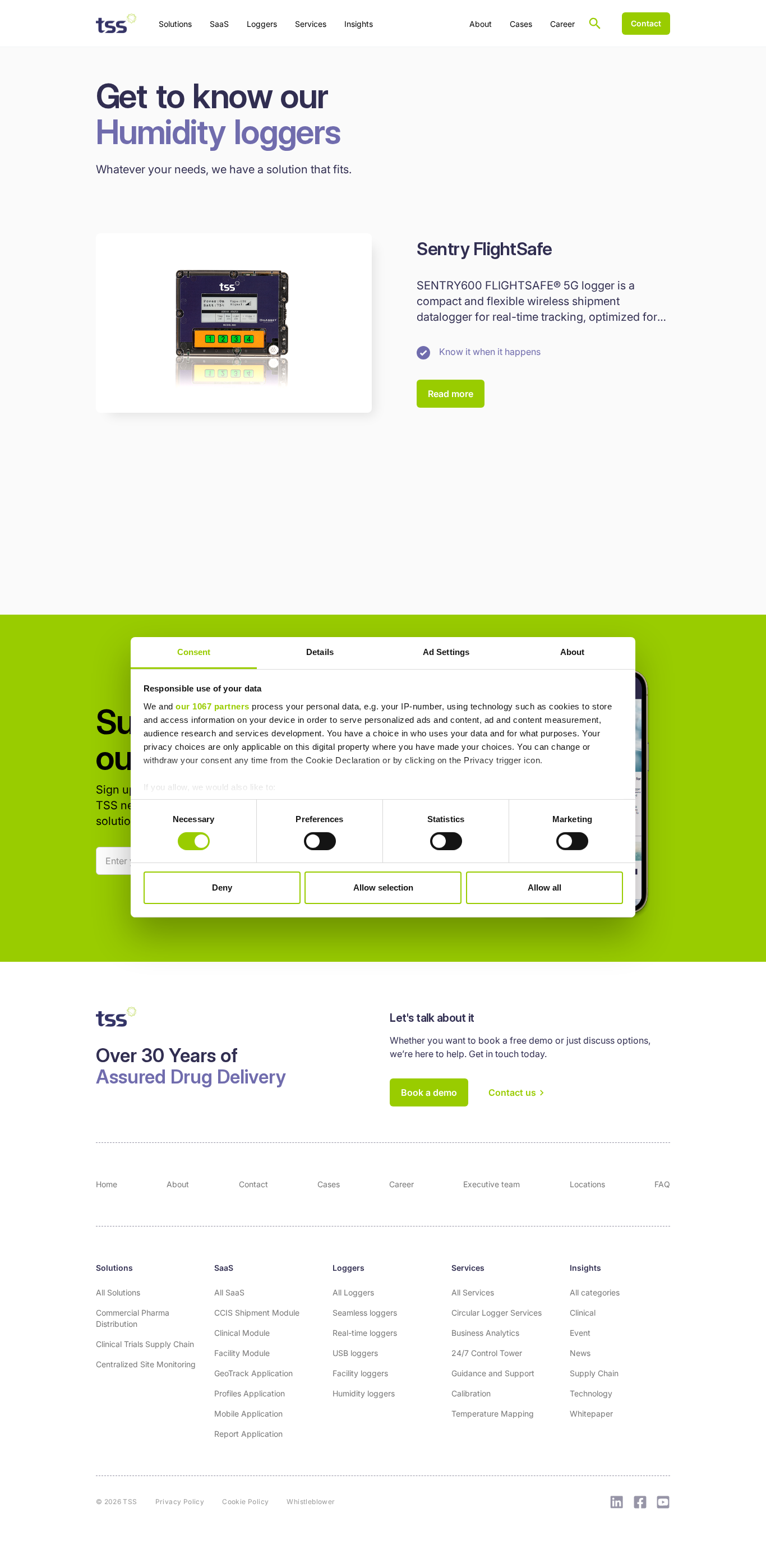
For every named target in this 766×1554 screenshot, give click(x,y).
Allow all (544, 887)
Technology (591, 1393)
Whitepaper (591, 1413)
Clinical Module (242, 1333)
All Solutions (118, 1292)
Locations (587, 1184)
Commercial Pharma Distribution (132, 1318)
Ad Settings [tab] (446, 651)
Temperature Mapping (492, 1413)
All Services (472, 1292)
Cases (521, 24)
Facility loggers (360, 1373)
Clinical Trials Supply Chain (145, 1344)
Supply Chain (594, 1373)
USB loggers (355, 1353)
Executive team (491, 1184)
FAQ (662, 1184)
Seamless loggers (365, 1312)
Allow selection (383, 887)
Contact (253, 1184)
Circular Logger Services (496, 1312)
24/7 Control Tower (486, 1353)
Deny (222, 887)
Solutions (114, 1267)
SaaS (223, 1267)
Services (467, 1267)
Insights (585, 1267)
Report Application (248, 1433)
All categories (595, 1292)
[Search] (595, 23)
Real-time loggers (365, 1333)
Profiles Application (249, 1393)
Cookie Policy (245, 1501)
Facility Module (242, 1353)
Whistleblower (311, 1501)
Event (580, 1333)
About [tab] (572, 651)
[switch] (320, 841)
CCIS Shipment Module (256, 1312)
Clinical (583, 1312)
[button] (175, 23)
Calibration (471, 1393)
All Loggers (353, 1292)
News (580, 1353)
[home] (116, 23)
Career (562, 24)
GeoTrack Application (253, 1373)
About (480, 24)
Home (106, 1184)
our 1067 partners (213, 706)
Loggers (348, 1267)
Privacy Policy (180, 1501)
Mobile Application (248, 1413)
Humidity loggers (364, 1393)
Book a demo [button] (429, 1092)
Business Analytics (485, 1333)
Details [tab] (320, 651)
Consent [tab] (194, 651)
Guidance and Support (492, 1373)
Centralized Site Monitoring (146, 1364)
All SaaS (229, 1292)
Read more (450, 393)
